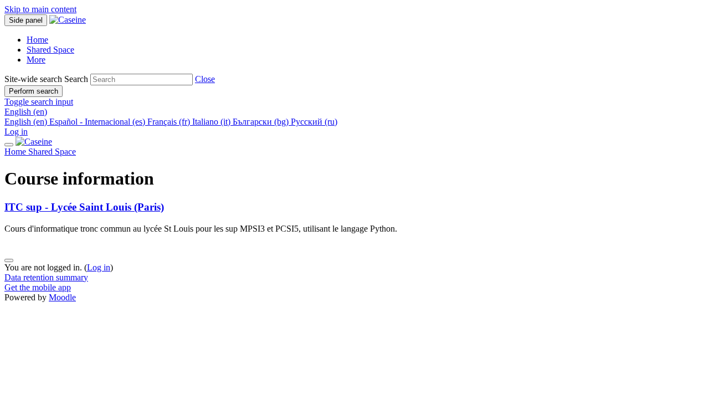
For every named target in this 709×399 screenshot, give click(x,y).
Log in (16, 131)
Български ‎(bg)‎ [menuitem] (262, 121)
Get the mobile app (37, 287)
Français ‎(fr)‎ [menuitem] (169, 121)
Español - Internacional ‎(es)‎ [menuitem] (98, 121)
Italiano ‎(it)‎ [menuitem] (212, 121)
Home (16, 151)
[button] (205, 79)
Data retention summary (46, 277)
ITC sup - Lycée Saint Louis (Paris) (84, 207)
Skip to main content (40, 9)
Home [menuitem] (37, 39)
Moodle (62, 297)
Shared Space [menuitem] (50, 49)
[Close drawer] (8, 144)
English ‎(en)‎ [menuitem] (26, 121)
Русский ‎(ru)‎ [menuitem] (314, 121)
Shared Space (52, 151)
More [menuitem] (36, 59)
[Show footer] (8, 260)
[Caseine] (34, 141)
